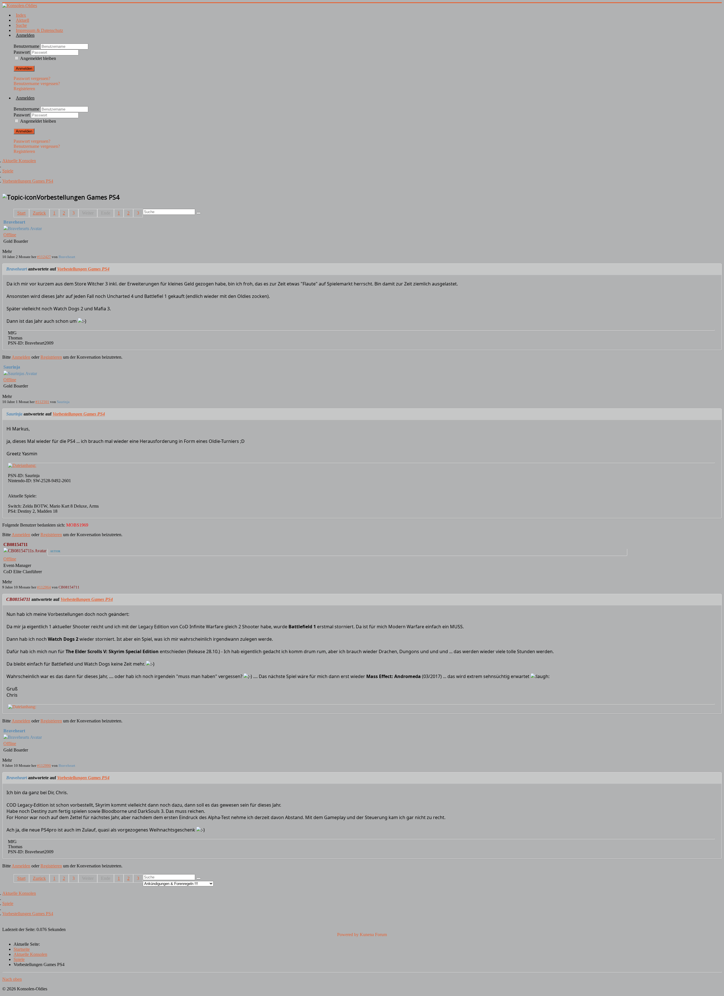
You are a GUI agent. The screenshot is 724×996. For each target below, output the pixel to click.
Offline (9, 234)
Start (21, 213)
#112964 (44, 587)
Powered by (348, 934)
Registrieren (24, 88)
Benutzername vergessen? (37, 83)
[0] (22, 465)
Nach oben (12, 979)
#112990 (44, 765)
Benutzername (27, 46)
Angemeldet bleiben (38, 58)
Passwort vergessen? (32, 78)
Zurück (39, 213)
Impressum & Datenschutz (39, 30)
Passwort (22, 52)
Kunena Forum (373, 934)
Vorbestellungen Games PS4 (83, 269)
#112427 (44, 257)
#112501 (42, 402)
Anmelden (24, 68)
